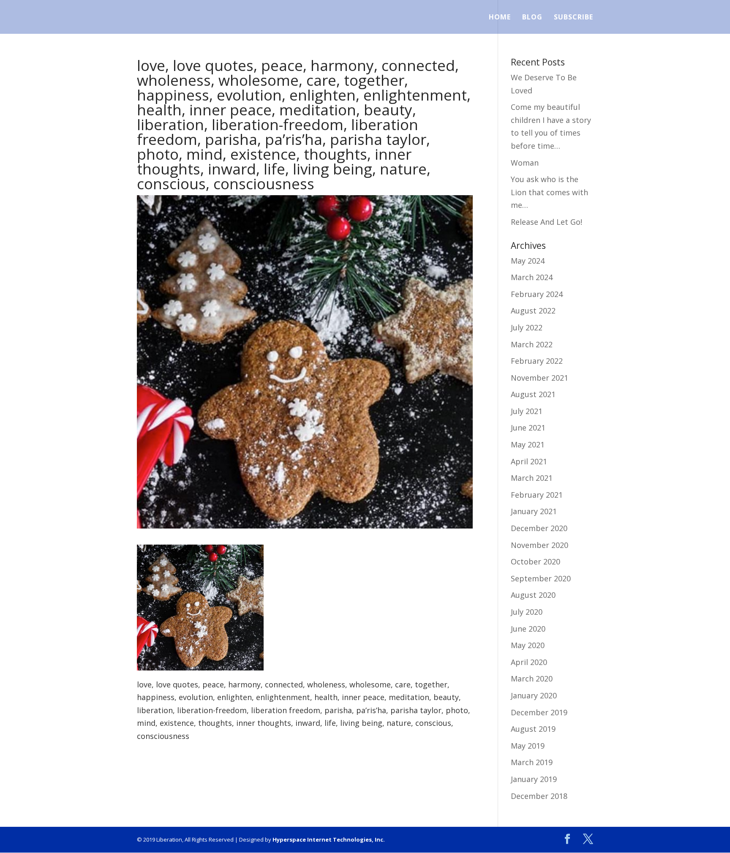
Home (500, 18)
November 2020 (539, 545)
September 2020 (541, 578)
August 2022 (533, 310)
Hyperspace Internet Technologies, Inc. (328, 839)
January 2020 (534, 695)
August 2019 (533, 729)
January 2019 (534, 779)
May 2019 (528, 746)
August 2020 (533, 595)
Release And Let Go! (546, 222)
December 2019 (539, 712)
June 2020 (528, 629)
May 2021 (528, 444)
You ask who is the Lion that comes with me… (549, 192)
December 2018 (539, 796)
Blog (532, 18)
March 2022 (532, 344)
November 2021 (539, 378)
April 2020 (529, 662)
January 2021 (534, 511)
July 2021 (526, 411)
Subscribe (573, 18)
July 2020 (526, 612)
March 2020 (532, 678)
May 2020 (528, 645)
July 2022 (526, 327)
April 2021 (529, 461)
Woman (525, 163)
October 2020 (535, 561)
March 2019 (532, 762)
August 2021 (533, 394)
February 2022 (537, 361)
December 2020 (539, 528)
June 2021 (528, 427)
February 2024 (537, 294)
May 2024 (528, 261)
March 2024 (532, 277)
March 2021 (532, 478)
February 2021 (537, 495)
